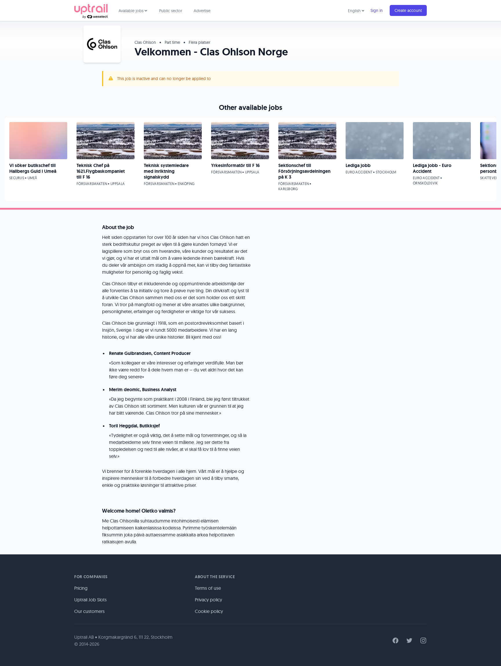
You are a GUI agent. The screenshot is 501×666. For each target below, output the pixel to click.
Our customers (89, 611)
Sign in (377, 10)
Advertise (202, 10)
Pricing (81, 588)
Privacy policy (208, 600)
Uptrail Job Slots (90, 600)
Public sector (170, 10)
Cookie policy (209, 611)
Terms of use (208, 588)
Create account (408, 10)
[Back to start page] (91, 10)
